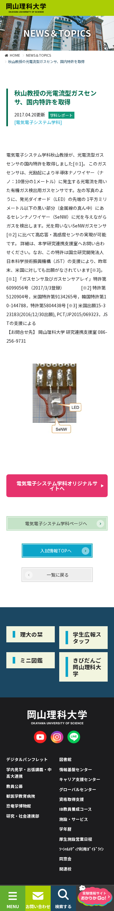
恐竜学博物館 (18, 806)
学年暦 (65, 829)
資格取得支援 (71, 799)
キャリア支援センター (79, 779)
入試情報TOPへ (56, 550)
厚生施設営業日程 (75, 839)
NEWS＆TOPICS (38, 55)
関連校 (65, 869)
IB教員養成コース (75, 809)
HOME (15, 55)
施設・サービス (73, 819)
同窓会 (65, 859)
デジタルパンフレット (27, 759)
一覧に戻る (58, 574)
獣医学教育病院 (20, 796)
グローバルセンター (77, 789)
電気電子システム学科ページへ (56, 523)
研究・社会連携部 (22, 816)
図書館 (65, 759)
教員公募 (14, 786)
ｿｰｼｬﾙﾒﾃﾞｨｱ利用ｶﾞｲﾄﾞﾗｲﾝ (81, 849)
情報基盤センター (75, 769)
